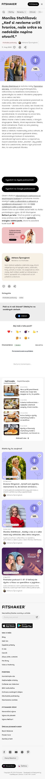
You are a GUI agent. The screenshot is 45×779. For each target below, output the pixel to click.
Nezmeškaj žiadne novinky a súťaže (16, 613)
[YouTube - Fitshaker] (16, 752)
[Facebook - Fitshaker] (4, 752)
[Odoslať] (37, 617)
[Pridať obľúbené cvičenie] (14, 47)
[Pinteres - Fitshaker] (28, 752)
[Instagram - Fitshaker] (10, 752)
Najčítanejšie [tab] (10, 381)
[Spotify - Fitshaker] (22, 752)
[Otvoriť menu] (41, 4)
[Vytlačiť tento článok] (20, 47)
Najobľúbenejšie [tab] (23, 381)
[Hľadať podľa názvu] (4, 12)
